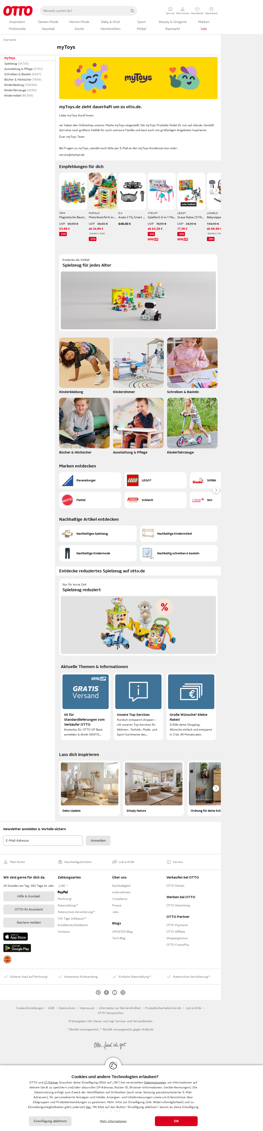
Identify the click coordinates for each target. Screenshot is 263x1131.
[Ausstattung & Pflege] (138, 427)
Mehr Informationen (113, 1121)
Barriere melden (29, 922)
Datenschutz (67, 1008)
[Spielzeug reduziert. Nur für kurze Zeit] (138, 617)
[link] (7, 959)
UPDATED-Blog (122, 931)
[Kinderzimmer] (138, 367)
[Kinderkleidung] (84, 367)
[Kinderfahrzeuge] (192, 427)
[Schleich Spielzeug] (156, 500)
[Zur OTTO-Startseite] (18, 11)
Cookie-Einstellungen (30, 1008)
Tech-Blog (118, 938)
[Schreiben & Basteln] (192, 367)
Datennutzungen (155, 1082)
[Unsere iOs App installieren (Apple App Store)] (15, 936)
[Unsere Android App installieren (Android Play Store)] (17, 948)
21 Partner (51, 1082)
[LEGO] (156, 480)
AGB (51, 1008)
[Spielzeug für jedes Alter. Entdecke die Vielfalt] (138, 292)
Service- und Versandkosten (133, 1021)
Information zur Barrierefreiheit (120, 1008)
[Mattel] (90, 500)
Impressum (87, 1008)
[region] (131, 1098)
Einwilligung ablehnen (50, 1121)
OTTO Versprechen (110, 1013)
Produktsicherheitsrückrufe (163, 1008)
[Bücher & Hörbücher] (84, 427)
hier (88, 1107)
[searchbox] (83, 11)
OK (176, 1121)
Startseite (9, 39)
